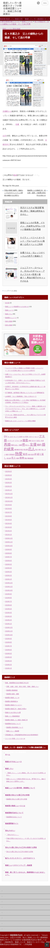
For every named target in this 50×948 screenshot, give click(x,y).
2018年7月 (8, 646)
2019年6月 (8, 605)
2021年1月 (8, 534)
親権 (21, 458)
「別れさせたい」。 (12, 834)
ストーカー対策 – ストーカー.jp (15, 738)
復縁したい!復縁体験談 (12, 716)
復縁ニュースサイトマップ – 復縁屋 (18, 865)
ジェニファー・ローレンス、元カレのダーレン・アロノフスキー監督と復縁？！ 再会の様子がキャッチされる (32, 274)
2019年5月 (8, 609)
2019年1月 (8, 623)
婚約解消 (17, 449)
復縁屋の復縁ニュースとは (15, 806)
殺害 (7, 454)
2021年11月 (9, 497)
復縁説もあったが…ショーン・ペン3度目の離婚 (20, 421)
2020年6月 (8, 560)
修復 (25, 440)
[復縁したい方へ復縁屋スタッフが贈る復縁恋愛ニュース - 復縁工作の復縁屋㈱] (13, 9)
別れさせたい (10, 831)
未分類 (7, 303)
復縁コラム (8, 314)
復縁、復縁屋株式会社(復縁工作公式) (17, 683)
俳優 (17, 124)
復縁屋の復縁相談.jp (11, 701)
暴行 (39, 449)
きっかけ (10, 436)
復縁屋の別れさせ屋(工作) (12, 924)
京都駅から (7, 111)
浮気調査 (28, 944)
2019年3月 (8, 616)
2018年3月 (8, 661)
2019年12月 (9, 583)
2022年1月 (8, 490)
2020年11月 (9, 542)
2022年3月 (8, 482)
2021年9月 (8, 505)
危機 (20, 445)
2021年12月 (9, 493)
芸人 (13, 458)
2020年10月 (9, 545)
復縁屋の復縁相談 (12, 690)
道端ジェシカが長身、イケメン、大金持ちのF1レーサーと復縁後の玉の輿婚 (32, 226)
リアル (17, 440)
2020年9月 (8, 549)
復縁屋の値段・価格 (12, 694)
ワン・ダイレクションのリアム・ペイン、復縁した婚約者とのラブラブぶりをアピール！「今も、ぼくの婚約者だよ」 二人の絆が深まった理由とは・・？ (25, 408)
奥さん (27, 445)
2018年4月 (8, 657)
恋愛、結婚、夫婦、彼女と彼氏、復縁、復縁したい (22, 686)
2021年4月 (8, 523)
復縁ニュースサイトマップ (12, 929)
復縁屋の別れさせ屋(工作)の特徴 (17, 795)
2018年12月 (9, 627)
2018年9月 (8, 638)
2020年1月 (8, 579)
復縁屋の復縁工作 (9, 907)
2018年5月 (8, 653)
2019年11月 (9, 586)
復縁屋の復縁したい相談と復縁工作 (16, 720)
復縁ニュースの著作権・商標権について (20, 788)
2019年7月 (8, 601)
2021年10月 (9, 501)
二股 (20, 440)
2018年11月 (9, 631)
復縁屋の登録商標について (14, 727)
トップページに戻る (10, 291)
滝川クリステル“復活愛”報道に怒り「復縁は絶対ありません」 (32, 211)
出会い (16, 445)
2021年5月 (8, 519)
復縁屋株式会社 (8, 902)
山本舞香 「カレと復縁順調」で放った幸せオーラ (21, 396)
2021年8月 (8, 508)
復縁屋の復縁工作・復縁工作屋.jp (15, 709)
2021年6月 (8, 516)
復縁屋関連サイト (11, 823)
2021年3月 (8, 527)
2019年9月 (8, 594)
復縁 (15, 175)
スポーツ (31, 436)
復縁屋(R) (9, 942)
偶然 (29, 440)
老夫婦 (9, 458)
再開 (12, 445)
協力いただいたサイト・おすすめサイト (20, 858)
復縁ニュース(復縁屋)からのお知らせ (17, 306)
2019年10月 (9, 590)
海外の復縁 (8, 321)
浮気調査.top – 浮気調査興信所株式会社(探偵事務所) (21, 735)
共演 (42, 440)
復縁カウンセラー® (35, 942)
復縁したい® (20, 942)
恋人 (31, 449)
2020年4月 (8, 568)
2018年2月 (8, 664)
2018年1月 (8, 668)
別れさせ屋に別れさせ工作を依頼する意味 (21, 847)
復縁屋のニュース (10, 317)
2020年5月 (8, 564)
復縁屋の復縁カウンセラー (13, 705)
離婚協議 (30, 458)
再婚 (7, 444)
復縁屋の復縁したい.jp (12, 697)
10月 (4, 136)
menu (45, 3)
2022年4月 (8, 479)
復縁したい (9, 769)
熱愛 (18, 453)
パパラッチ (10, 440)
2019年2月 (8, 620)
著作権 (5, 897)
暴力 (36, 449)
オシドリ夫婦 (18, 436)
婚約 (39, 444)
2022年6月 (8, 471)
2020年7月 (8, 557)
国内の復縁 (16, 29)
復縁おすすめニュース (13, 762)
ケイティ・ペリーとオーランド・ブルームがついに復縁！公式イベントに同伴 (32, 241)
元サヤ (34, 440)
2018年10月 (9, 635)
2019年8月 (8, 597)
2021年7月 (8, 512)
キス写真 (25, 436)
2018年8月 (8, 642)
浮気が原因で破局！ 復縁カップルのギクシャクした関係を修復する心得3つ (13, 192)
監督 (32, 454)
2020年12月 (9, 538)
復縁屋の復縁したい (10, 913)
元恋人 (38, 440)
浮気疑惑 (12, 454)
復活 (21, 449)
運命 (25, 458)
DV (5, 436)
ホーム (7, 754)
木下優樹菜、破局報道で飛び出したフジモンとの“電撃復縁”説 (24, 392)
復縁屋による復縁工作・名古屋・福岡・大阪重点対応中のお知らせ (36, 192)
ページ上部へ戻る (47, 945)
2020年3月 (8, 571)
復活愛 (26, 449)
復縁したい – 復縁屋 (12, 731)
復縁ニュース (7, 29)
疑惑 (25, 454)
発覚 (29, 454)
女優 (33, 444)
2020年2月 (8, 575)
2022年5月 (8, 475)
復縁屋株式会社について (13, 723)
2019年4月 (8, 612)
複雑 (17, 458)
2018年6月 (8, 650)
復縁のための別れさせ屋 (13, 712)
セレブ (36, 436)
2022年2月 (8, 486)
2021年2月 (8, 531)
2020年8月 (8, 553)
